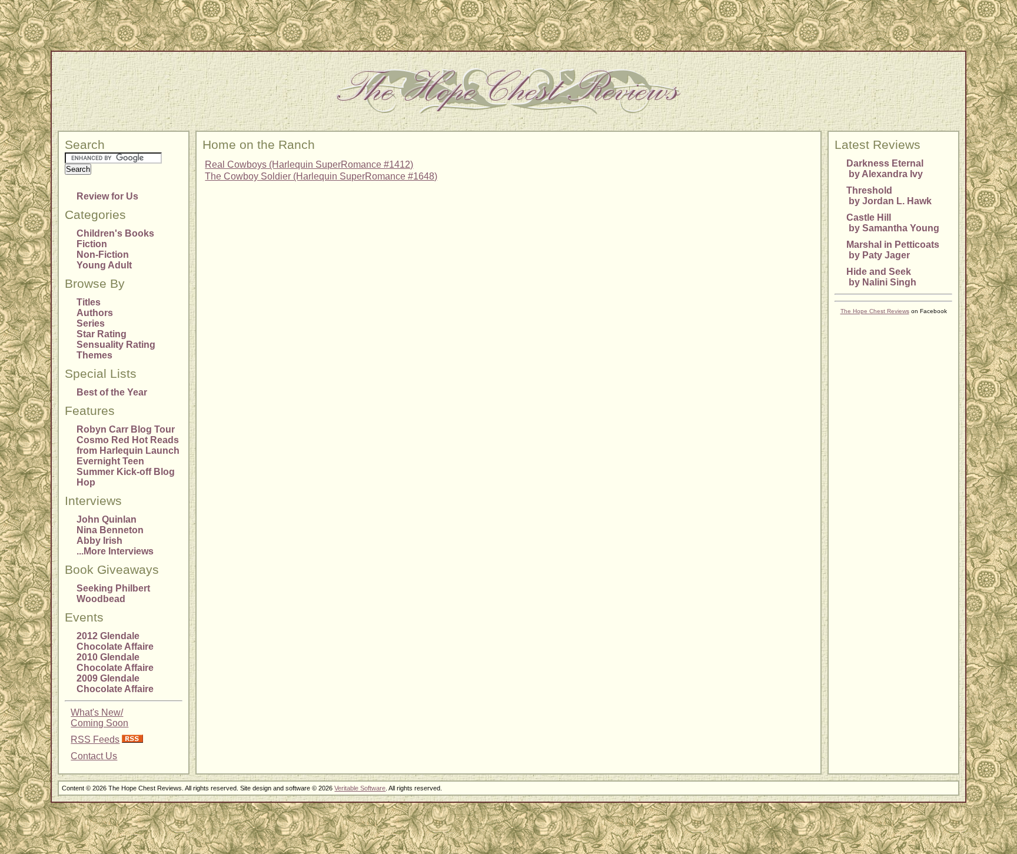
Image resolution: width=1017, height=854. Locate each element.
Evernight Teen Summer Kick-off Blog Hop (126, 471)
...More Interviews (115, 551)
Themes (94, 355)
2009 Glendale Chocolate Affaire (115, 683)
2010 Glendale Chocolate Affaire (115, 662)
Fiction (92, 244)
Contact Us (94, 756)
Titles (89, 302)
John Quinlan (107, 519)
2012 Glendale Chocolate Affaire (115, 641)
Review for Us (107, 196)
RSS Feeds (95, 740)
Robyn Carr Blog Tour (126, 429)
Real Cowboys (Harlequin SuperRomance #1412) (309, 164)
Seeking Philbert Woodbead (113, 593)
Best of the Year (112, 392)
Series (91, 323)
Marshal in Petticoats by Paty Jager (892, 250)
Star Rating (102, 334)
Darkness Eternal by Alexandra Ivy (884, 168)
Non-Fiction (103, 255)
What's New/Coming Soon (99, 717)
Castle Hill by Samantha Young (892, 222)
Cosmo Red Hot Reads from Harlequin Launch (128, 445)
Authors (95, 313)
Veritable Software (359, 788)
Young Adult (104, 265)
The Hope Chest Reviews (874, 311)
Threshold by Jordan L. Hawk (889, 195)
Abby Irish (99, 541)
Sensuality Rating (116, 345)
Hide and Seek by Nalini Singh (881, 277)
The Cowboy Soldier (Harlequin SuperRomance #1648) (321, 176)
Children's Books (115, 233)
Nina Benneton (110, 530)
